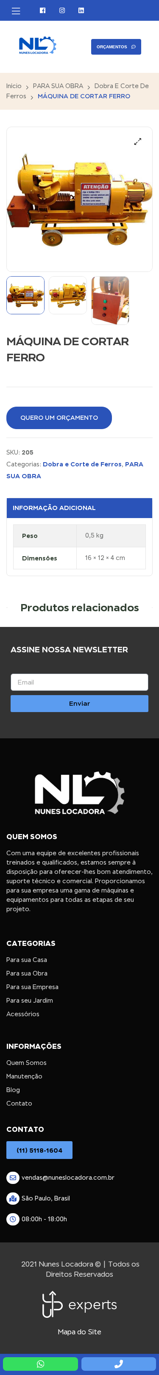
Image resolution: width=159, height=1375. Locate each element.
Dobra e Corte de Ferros (82, 464)
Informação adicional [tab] (54, 507)
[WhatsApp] (40, 1364)
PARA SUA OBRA (58, 86)
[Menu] (16, 11)
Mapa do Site (79, 1332)
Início (14, 86)
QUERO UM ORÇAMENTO (59, 417)
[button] (137, 141)
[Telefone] (118, 1364)
